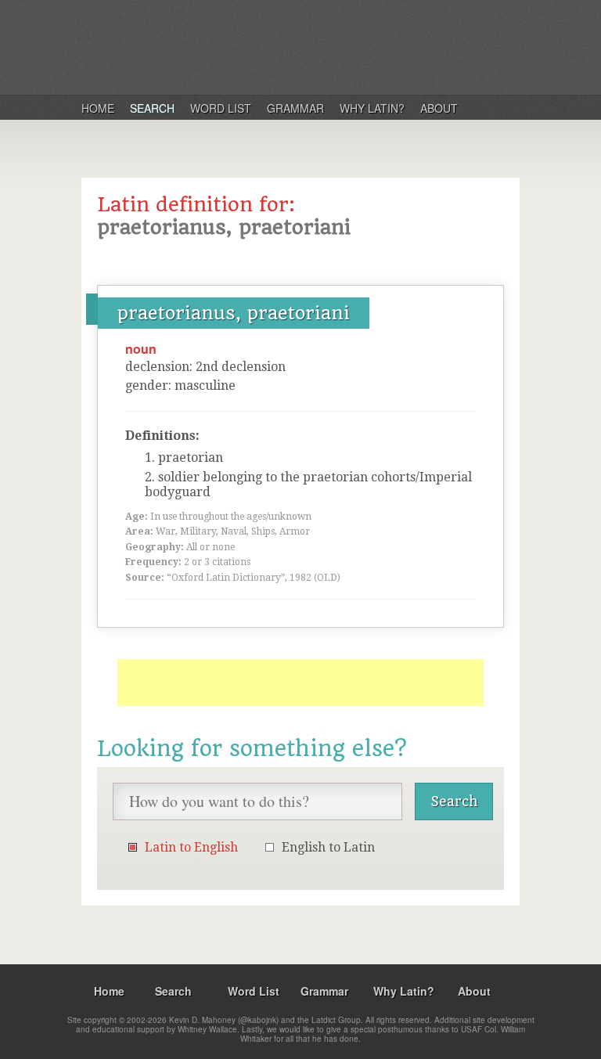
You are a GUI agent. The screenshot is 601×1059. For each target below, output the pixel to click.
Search (152, 108)
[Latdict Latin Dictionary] (283, 46)
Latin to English (191, 847)
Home (97, 108)
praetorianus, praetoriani (233, 313)
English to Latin (328, 847)
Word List (220, 108)
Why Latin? (372, 108)
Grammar (295, 108)
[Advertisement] (300, 682)
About (439, 108)
